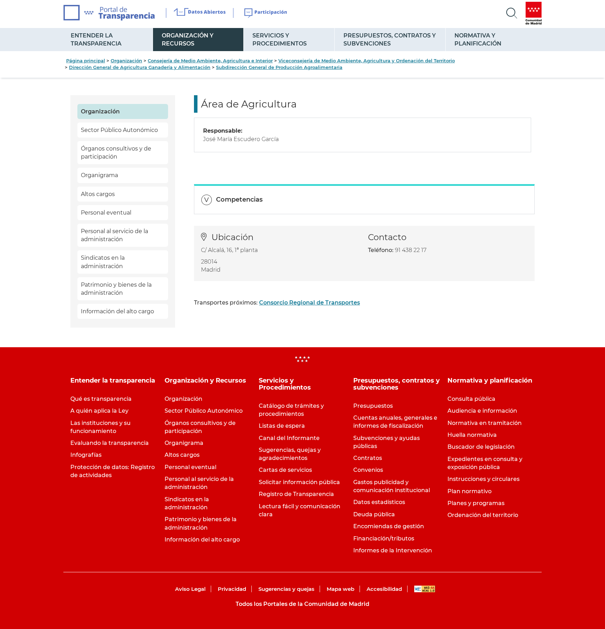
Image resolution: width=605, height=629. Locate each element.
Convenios (368, 470)
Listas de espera (282, 425)
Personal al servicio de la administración (114, 235)
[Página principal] (109, 13)
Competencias (239, 199)
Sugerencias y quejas (286, 589)
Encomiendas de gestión (388, 526)
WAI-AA (424, 589)
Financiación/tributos (383, 538)
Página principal (85, 60)
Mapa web (340, 589)
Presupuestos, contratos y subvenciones (389, 39)
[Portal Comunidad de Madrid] (534, 13)
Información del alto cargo (117, 311)
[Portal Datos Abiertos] (200, 13)
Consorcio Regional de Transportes (309, 302)
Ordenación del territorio (482, 515)
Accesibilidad (384, 589)
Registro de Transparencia (296, 494)
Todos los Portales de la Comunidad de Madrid (302, 604)
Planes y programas (476, 503)
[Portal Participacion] (265, 13)
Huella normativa (472, 435)
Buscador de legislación (481, 446)
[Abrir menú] (512, 13)
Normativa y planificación (477, 39)
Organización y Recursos (188, 39)
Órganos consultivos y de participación (116, 152)
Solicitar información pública (299, 482)
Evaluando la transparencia (109, 443)
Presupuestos (373, 406)
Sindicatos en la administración (103, 261)
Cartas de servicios (285, 470)
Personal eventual (106, 212)
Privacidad (232, 589)
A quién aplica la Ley (99, 410)
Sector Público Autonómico (119, 130)
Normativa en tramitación (484, 423)
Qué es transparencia (101, 399)
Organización (126, 60)
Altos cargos (98, 194)
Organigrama (99, 175)
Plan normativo (469, 491)
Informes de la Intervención (392, 550)
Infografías (86, 455)
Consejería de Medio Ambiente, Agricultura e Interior (210, 60)
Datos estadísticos (379, 502)
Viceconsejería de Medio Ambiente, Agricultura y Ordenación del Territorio (366, 60)
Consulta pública (471, 399)
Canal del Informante (289, 438)
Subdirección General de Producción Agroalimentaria (279, 67)
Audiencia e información (482, 410)
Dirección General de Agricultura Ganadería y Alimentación (139, 67)
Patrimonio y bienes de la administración (116, 288)
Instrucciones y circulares (483, 479)
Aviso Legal (190, 589)
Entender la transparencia (96, 39)
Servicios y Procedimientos (279, 39)
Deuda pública (374, 514)
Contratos (367, 458)
